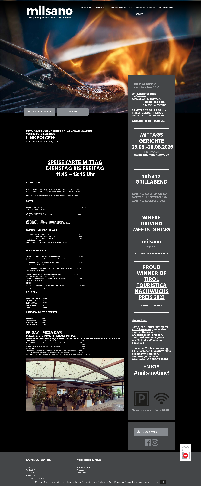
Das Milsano (85, 7)
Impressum (81, 473)
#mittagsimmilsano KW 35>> (151, 155)
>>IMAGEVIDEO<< (151, 306)
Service (139, 14)
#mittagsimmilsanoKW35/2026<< (43, 142)
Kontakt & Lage (83, 467)
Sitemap (80, 470)
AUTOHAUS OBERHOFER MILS (151, 254)
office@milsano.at (37, 478)
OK (163, 482)
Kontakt (73, 112)
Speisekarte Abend (145, 7)
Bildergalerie (166, 7)
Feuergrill (101, 7)
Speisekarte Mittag (121, 7)
